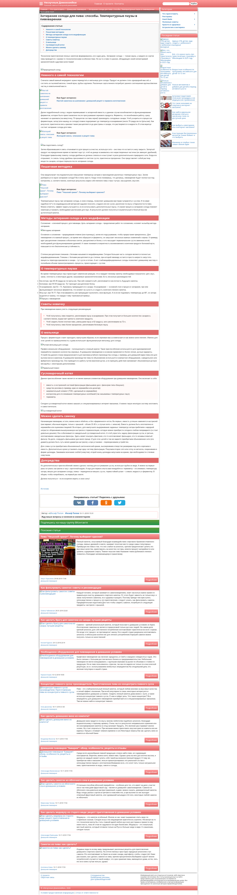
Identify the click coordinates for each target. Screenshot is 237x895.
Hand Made (167, 19)
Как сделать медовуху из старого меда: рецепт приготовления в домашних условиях (91, 812)
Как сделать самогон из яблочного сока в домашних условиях (77, 780)
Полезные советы (170, 22)
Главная (98, 3)
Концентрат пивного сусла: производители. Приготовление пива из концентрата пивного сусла (97, 683)
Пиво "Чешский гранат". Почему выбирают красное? (81, 192)
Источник (45, 489)
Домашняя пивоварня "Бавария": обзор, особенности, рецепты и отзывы (83, 748)
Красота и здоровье (171, 24)
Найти (194, 4)
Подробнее (151, 579)
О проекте (108, 3)
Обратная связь (47, 877)
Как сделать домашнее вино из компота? (65, 716)
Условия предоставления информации (57, 893)
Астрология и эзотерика (173, 27)
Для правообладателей (100, 879)
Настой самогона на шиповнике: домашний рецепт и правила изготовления (91, 101)
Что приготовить (170, 14)
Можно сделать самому (56, 47)
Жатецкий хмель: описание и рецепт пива (75, 136)
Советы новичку (53, 40)
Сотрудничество (98, 875)
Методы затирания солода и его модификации (66, 35)
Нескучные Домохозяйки (60, 2)
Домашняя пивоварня (49, 581)
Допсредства (51, 50)
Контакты (119, 3)
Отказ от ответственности (87, 893)
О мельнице (51, 42)
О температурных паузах (56, 37)
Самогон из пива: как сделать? (59, 844)
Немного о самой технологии (58, 29)
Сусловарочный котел (55, 45)
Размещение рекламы (100, 877)
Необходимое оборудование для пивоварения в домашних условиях (81, 651)
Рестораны (167, 16)
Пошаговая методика (55, 32)
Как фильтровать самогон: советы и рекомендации (71, 587)
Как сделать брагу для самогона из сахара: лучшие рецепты (76, 619)
